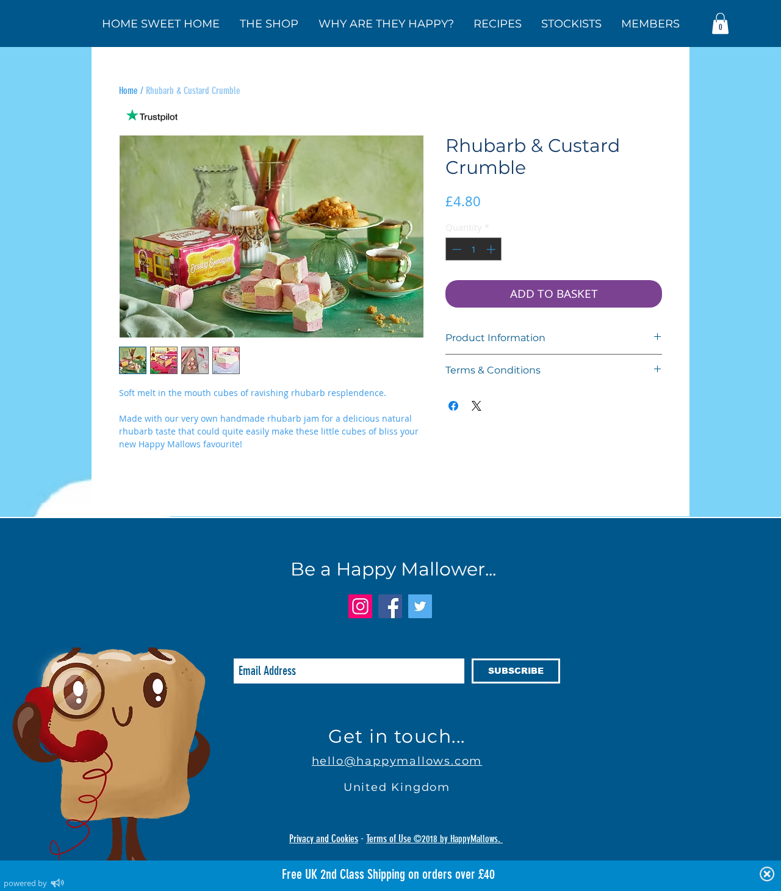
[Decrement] (455, 249)
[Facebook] (390, 606)
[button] (720, 23)
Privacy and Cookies (323, 838)
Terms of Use (390, 838)
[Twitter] (420, 606)
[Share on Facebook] (453, 406)
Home (128, 90)
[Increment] (492, 249)
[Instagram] (360, 606)
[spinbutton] (474, 249)
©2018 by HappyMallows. (458, 839)
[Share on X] (476, 406)
